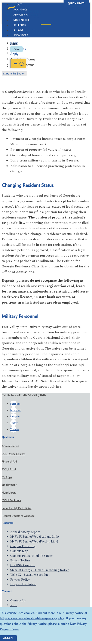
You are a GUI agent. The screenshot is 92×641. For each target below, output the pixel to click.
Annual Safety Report (25, 532)
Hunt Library (9, 492)
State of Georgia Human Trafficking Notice (39, 570)
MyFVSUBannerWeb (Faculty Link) (34, 541)
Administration (10, 446)
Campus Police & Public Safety (31, 556)
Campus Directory (22, 546)
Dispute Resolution (23, 584)
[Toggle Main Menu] (18, 63)
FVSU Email (9, 469)
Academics (20, 9)
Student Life (21, 20)
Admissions (20, 14)
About (17, 4)
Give (16, 49)
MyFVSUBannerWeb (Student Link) (34, 536)
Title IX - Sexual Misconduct (30, 574)
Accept (8, 638)
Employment (9, 485)
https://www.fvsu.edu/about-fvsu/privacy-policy (32, 618)
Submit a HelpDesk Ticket (16, 508)
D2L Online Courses (13, 454)
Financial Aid (9, 461)
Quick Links (76, 3)
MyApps (7, 477)
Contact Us (18, 600)
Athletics (19, 25)
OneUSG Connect (22, 565)
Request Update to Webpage (18, 516)
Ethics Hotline (20, 560)
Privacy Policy (20, 579)
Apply (14, 44)
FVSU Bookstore (11, 500)
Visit (13, 605)
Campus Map (19, 551)
